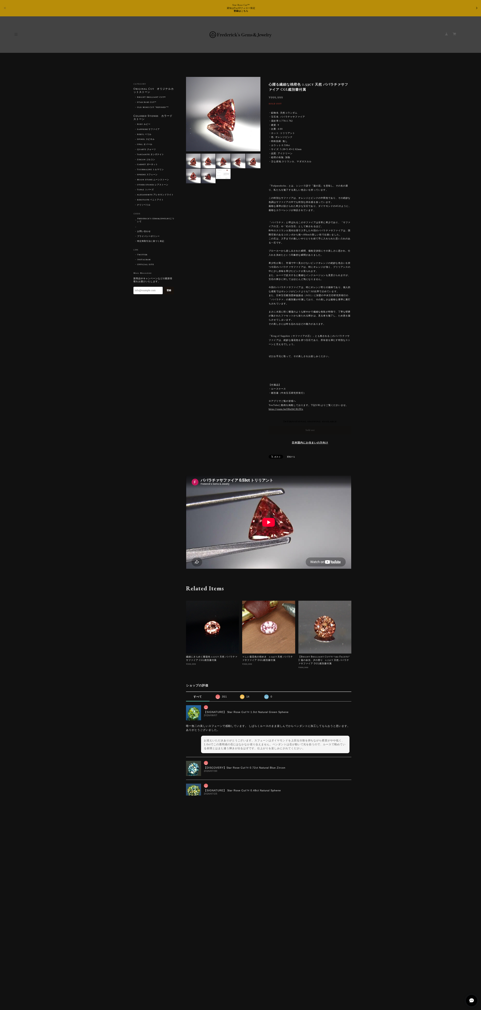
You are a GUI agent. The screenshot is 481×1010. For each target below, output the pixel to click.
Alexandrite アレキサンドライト (155, 194)
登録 (169, 290)
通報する (291, 456)
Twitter (142, 254)
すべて (198, 696)
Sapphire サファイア (148, 129)
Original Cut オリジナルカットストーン (153, 90)
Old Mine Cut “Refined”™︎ (153, 107)
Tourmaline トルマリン (150, 169)
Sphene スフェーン (147, 174)
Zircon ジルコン (146, 159)
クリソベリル (144, 204)
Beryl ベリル (144, 134)
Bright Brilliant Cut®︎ (151, 97)
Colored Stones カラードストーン (152, 117)
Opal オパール (145, 144)
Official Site (145, 264)
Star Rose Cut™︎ (146, 102)
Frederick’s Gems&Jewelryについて (155, 220)
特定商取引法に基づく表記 (150, 241)
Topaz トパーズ (145, 189)
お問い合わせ (144, 231)
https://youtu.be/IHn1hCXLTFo (286, 409)
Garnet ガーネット (147, 164)
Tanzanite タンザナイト (150, 154)
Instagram (144, 259)
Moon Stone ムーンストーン (153, 179)
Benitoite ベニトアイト (150, 199)
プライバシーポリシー (148, 236)
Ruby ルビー (144, 124)
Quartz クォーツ (146, 149)
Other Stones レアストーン (152, 184)
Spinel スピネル (146, 139)
